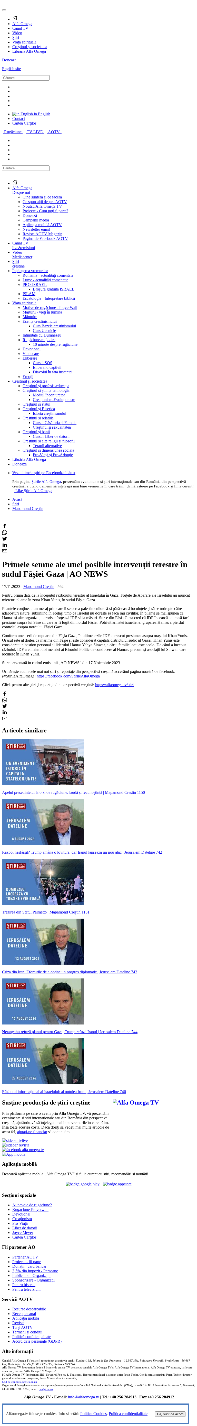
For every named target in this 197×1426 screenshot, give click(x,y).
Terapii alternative (47, 445)
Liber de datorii (24, 1228)
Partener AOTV (25, 1257)
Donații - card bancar (29, 1266)
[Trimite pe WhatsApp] (4, 533)
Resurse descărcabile (29, 1309)
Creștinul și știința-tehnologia (46, 390)
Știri (15, 37)
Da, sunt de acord (170, 1414)
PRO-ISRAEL (35, 284)
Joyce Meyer (22, 1232)
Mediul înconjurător (49, 395)
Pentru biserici (23, 1285)
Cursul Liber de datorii (51, 436)
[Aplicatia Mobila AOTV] (117, 1184)
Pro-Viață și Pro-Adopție (53, 455)
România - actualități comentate (48, 275)
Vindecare (31, 353)
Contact (18, 118)
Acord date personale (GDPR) (37, 1341)
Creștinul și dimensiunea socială (48, 450)
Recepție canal (24, 1313)
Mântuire (30, 317)
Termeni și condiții (27, 1332)
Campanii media (36, 220)
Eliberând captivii (47, 367)
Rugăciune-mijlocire (39, 340)
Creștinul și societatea (29, 46)
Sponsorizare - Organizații (33, 1280)
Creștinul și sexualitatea (52, 427)
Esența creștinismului (40, 321)
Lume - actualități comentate (45, 280)
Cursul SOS (42, 363)
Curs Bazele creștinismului (54, 326)
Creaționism (22, 1219)
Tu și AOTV (22, 1327)
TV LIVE (35, 132)
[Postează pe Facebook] (4, 527)
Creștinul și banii (36, 432)
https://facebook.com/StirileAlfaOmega (68, 676)
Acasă (17, 499)
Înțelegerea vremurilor (30, 271)
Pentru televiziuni (26, 1289)
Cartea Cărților (24, 123)
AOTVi (55, 132)
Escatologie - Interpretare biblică (49, 298)
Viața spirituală (24, 42)
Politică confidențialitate (31, 1336)
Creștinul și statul (36, 404)
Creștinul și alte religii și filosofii (49, 441)
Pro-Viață (20, 1223)
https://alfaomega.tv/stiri (114, 685)
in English (41, 114)
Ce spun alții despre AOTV (45, 201)
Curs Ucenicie (44, 330)
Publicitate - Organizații (31, 1275)
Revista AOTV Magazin (42, 234)
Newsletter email (36, 229)
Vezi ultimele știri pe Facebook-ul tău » (43, 473)
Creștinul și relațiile (38, 418)
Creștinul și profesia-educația (46, 386)
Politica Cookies (93, 1413)
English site (11, 68)
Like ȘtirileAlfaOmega (33, 490)
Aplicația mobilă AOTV (42, 224)
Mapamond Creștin (27, 508)
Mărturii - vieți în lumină (42, 312)
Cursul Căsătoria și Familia (54, 422)
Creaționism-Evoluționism (54, 399)
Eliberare (30, 358)
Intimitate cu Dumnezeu (42, 335)
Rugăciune (13, 132)
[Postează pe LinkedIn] (4, 546)
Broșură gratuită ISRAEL (53, 289)
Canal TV (20, 28)
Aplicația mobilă (25, 1318)
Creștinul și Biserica (39, 409)
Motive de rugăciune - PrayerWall (50, 307)
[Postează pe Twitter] (4, 540)
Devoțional (32, 349)
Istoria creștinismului (49, 413)
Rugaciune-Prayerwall (30, 1209)
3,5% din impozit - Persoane (35, 1271)
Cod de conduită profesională (19, 1381)
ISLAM (29, 294)
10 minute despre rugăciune (55, 344)
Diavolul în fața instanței (52, 372)
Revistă (18, 1323)
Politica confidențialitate (128, 1413)
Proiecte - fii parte (26, 1262)
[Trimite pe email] (4, 552)
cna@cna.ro (46, 1389)
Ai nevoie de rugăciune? (32, 1205)
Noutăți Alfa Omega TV (42, 206)
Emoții (28, 376)
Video (17, 33)
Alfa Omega (22, 23)
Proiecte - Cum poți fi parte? (45, 211)
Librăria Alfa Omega (29, 51)
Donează (9, 60)
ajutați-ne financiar (32, 1132)
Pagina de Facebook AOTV (45, 238)
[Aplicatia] (82, 1184)
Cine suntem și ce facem (42, 197)
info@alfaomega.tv (83, 1397)
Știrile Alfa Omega (46, 482)
